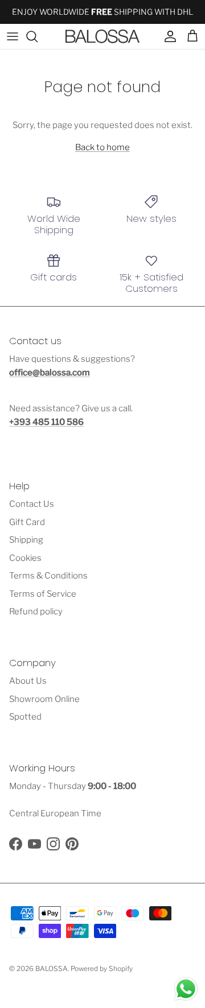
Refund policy (36, 611)
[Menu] (12, 36)
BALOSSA (51, 968)
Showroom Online (44, 699)
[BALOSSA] (102, 36)
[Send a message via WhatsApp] (186, 989)
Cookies (25, 558)
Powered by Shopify (102, 968)
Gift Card (27, 522)
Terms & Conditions (48, 576)
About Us (28, 681)
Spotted (25, 717)
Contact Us (31, 504)
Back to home (102, 147)
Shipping (26, 540)
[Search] (37, 36)
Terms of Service (42, 594)
